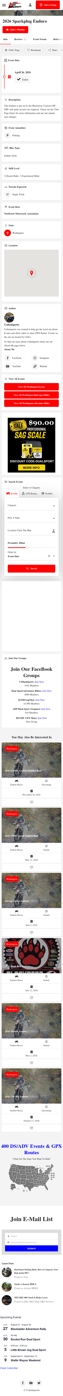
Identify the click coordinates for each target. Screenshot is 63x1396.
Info (5, 39)
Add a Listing (50, 4)
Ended (24, 79)
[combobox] (31, 506)
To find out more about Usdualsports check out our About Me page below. (28, 343)
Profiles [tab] (49, 493)
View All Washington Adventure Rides (32, 403)
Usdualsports (11, 324)
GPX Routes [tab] (31, 493)
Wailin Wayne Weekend (25, 1360)
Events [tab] (14, 493)
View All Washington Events (31, 386)
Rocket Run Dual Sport (25, 1339)
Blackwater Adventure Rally (28, 1329)
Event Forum (40, 39)
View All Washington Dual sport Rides (32, 394)
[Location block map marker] (31, 273)
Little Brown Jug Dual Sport (28, 1350)
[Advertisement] (31, 617)
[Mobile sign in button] (30, 5)
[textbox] (31, 506)
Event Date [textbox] (13, 556)
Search (33, 568)
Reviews (19, 39)
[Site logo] (15, 5)
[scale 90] (31, 444)
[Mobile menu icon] (4, 5)
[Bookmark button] (31, 802)
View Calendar (9, 1368)
